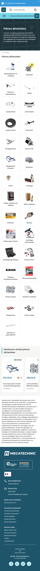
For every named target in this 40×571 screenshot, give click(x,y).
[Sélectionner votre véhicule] (36, 16)
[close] (38, 1)
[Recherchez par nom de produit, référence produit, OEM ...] (35, 10)
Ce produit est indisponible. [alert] (15, 3)
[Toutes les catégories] (3, 9)
